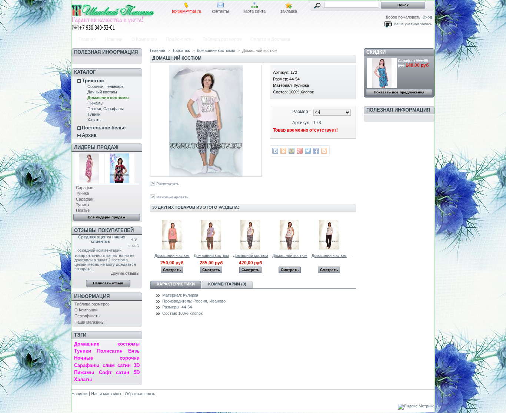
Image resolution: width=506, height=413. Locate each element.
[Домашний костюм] (172, 248)
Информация (92, 296)
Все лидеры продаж (106, 217)
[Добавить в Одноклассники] (283, 151)
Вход (427, 17)
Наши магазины (89, 322)
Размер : (301, 111)
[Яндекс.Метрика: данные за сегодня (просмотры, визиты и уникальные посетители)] (416, 407)
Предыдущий (151, 234)
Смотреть (172, 270)
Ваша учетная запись (413, 24)
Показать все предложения (399, 92)
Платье (83, 210)
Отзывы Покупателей (104, 230)
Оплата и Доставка (270, 39)
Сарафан (84, 187)
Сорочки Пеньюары (105, 86)
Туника (82, 193)
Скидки (376, 52)
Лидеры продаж (96, 147)
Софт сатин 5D (119, 372)
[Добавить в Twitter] (308, 151)
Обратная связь (140, 393)
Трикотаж (93, 80)
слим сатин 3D (121, 365)
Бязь (134, 351)
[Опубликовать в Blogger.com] (324, 151)
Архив (89, 135)
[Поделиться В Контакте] (275, 151)
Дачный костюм (102, 92)
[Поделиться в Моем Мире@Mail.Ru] (291, 151)
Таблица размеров (222, 39)
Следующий (352, 234)
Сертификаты (87, 316)
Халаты (94, 120)
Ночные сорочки (106, 358)
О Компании (144, 39)
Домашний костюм (172, 255)
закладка (288, 11)
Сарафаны (86, 365)
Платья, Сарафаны (105, 108)
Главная (87, 39)
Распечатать (167, 184)
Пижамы (95, 103)
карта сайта (254, 11)
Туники (93, 114)
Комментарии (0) (227, 284)
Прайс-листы (180, 39)
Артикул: (301, 122)
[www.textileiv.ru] (120, 16)
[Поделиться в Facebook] (316, 151)
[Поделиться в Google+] (300, 151)
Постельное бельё (104, 127)
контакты (220, 11)
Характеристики (176, 284)
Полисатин (110, 351)
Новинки (114, 39)
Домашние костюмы (108, 97)
